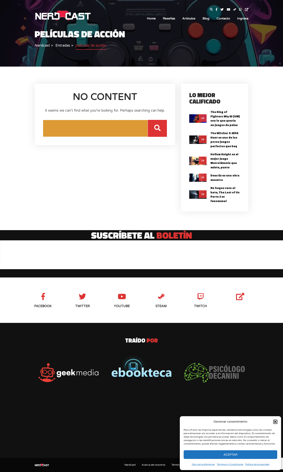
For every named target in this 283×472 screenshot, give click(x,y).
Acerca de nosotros (153, 464)
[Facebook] (218, 10)
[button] (275, 422)
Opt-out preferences (203, 464)
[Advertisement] (141, 425)
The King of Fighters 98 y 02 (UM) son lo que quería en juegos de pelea (225, 118)
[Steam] (236, 10)
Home (151, 18)
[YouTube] (230, 10)
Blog (206, 18)
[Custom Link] (246, 10)
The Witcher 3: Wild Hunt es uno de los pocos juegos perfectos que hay (224, 139)
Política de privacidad (257, 464)
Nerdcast (130, 464)
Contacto (223, 18)
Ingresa (242, 18)
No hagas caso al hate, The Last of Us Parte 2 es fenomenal (224, 194)
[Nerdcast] (63, 15)
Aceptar (230, 454)
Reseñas (169, 18)
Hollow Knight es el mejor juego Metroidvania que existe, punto (224, 161)
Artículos (188, 18)
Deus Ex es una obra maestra (224, 177)
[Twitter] (223, 10)
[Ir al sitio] (141, 366)
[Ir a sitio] (68, 373)
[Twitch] (242, 10)
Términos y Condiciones (230, 464)
